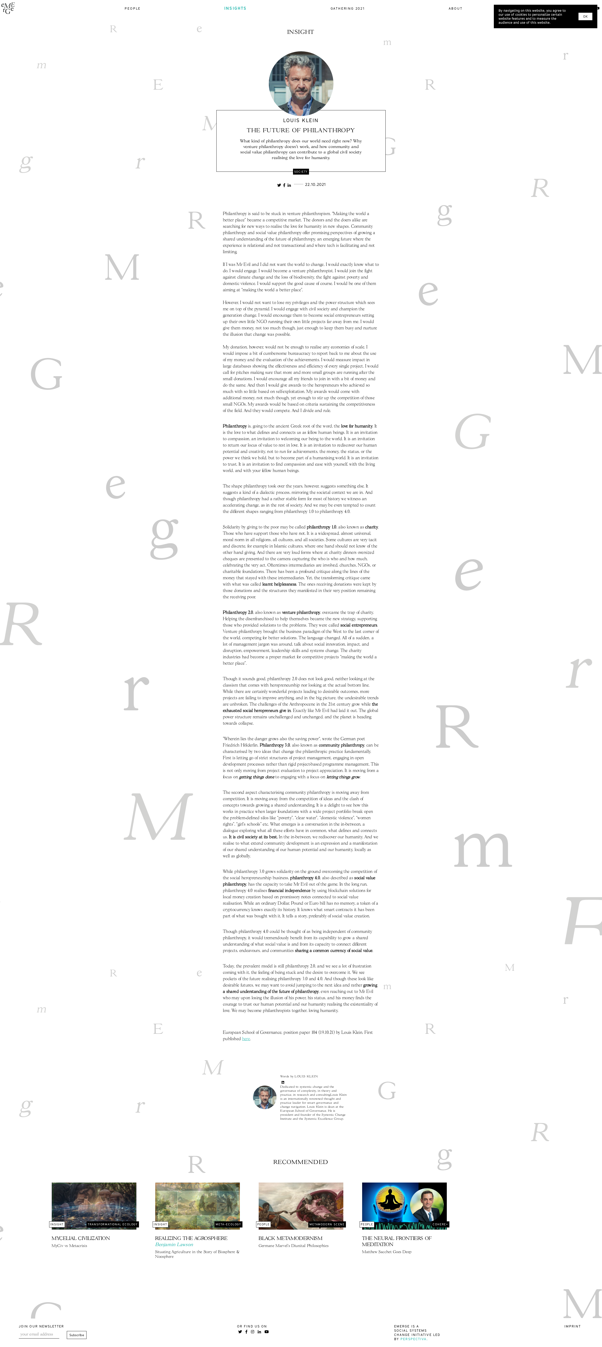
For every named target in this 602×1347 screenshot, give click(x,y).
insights (235, 8)
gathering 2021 (348, 8)
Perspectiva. (414, 1339)
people (133, 8)
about (456, 8)
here (246, 1039)
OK (585, 16)
